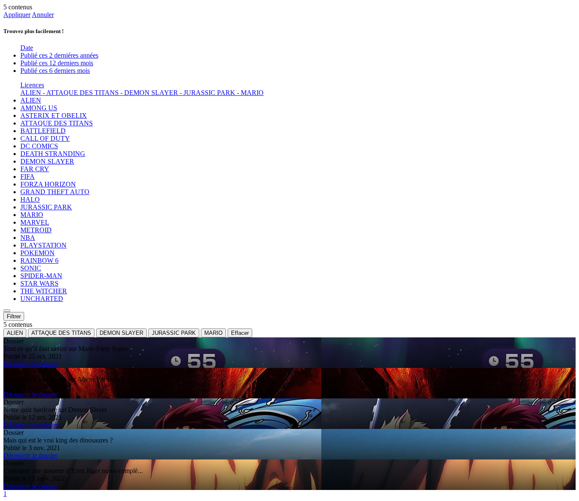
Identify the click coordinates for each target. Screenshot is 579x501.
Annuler (43, 14)
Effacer (240, 333)
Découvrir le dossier (30, 363)
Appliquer (17, 14)
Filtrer (14, 316)
